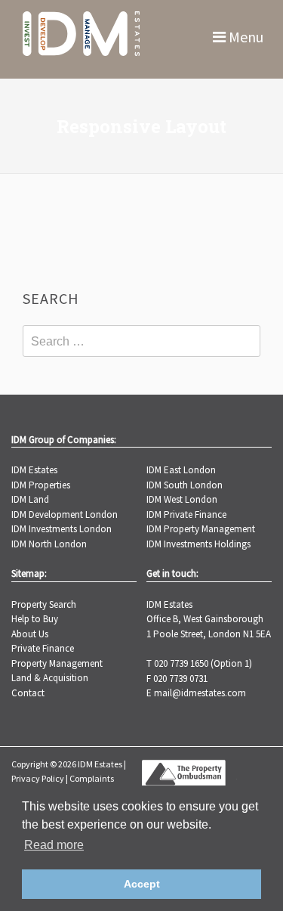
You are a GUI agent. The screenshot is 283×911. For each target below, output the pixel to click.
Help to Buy (34, 618)
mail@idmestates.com (200, 692)
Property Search (43, 604)
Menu (244, 36)
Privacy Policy (37, 778)
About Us (29, 633)
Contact (28, 692)
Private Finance (42, 648)
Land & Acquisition (49, 677)
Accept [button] (142, 884)
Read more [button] (54, 844)
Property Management (57, 663)
